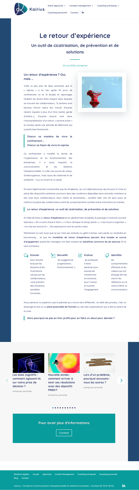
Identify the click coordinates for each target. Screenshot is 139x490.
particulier (27, 391)
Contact (74, 13)
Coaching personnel (57, 13)
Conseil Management (64, 474)
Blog (16, 478)
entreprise (82, 65)
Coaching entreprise (107, 6)
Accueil (36, 474)
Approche (46, 474)
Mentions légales (21, 474)
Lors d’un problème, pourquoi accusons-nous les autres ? (97, 378)
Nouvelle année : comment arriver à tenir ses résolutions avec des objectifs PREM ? (61, 382)
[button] (121, 380)
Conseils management (80, 6)
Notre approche (55, 6)
